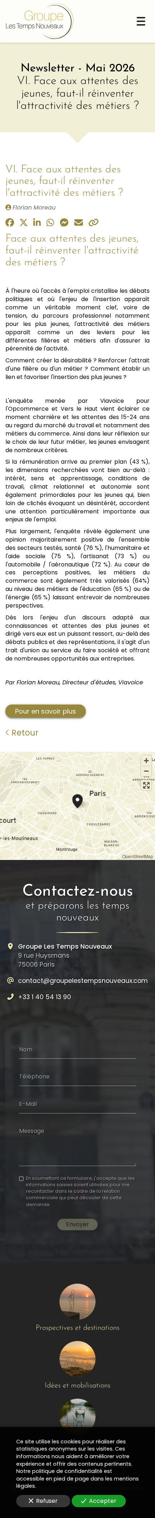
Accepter (102, 1501)
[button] (77, 800)
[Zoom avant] (146, 760)
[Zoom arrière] (146, 771)
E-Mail (28, 1104)
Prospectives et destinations (77, 1328)
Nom (25, 1049)
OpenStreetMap (137, 856)
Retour (24, 732)
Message (31, 1131)
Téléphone (34, 1077)
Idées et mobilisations (77, 1385)
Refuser (47, 1501)
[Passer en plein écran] (146, 785)
